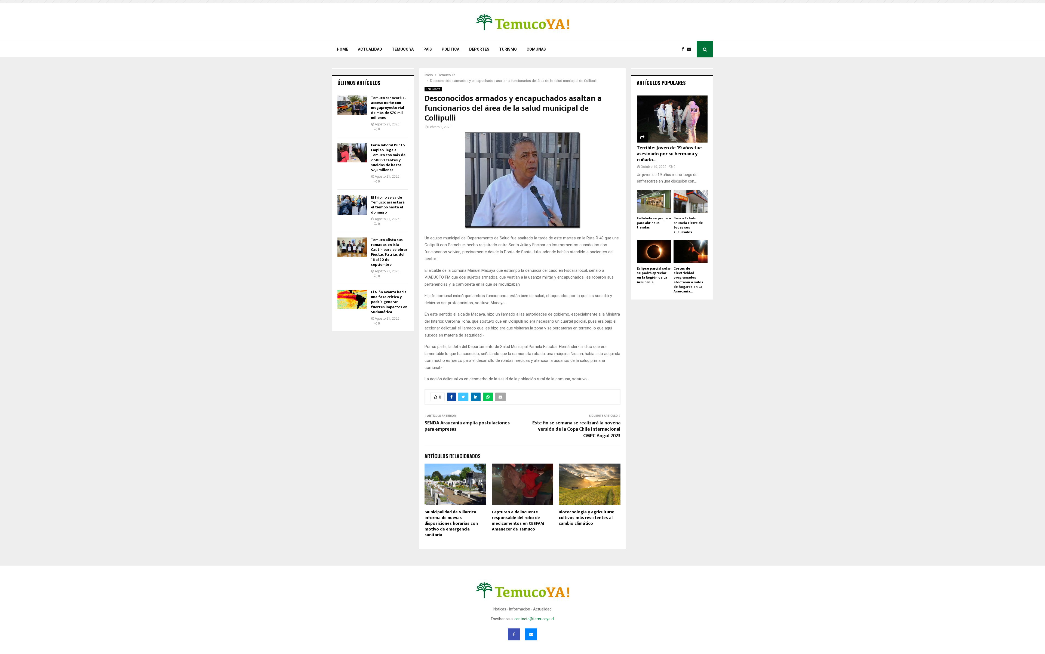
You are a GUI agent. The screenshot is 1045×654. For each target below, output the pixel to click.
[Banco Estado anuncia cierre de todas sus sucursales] (691, 201)
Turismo (508, 49)
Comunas (536, 49)
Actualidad (370, 49)
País (427, 49)
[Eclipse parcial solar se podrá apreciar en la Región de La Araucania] (654, 251)
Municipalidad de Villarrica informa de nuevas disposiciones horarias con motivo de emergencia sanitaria (451, 523)
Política (450, 49)
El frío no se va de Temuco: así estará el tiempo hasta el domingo (388, 204)
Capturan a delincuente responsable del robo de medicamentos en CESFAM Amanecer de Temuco (518, 520)
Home (342, 49)
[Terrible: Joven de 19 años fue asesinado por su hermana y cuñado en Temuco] (672, 119)
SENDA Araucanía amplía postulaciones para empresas (467, 426)
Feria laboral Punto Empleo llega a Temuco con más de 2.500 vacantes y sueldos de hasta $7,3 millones (388, 157)
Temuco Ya (403, 49)
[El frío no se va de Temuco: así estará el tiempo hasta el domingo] (352, 205)
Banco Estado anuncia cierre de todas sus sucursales (688, 225)
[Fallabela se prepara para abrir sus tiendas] (654, 201)
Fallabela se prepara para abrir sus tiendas (654, 222)
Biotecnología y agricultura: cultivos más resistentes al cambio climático (586, 517)
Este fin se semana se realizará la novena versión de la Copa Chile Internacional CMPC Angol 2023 (576, 429)
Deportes (479, 49)
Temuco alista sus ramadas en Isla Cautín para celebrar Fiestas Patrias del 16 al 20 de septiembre (389, 252)
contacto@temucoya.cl (534, 619)
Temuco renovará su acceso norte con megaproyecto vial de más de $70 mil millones (389, 108)
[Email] (690, 49)
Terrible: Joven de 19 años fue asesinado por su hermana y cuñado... (669, 154)
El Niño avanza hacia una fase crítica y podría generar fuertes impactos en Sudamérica (389, 302)
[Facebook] (684, 49)
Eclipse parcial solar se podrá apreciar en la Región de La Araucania (654, 275)
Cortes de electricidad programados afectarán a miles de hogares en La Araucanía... (688, 280)
